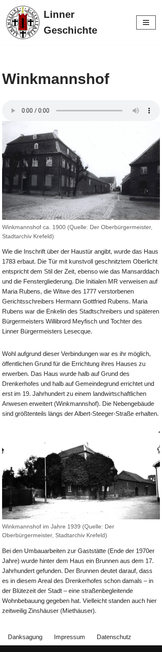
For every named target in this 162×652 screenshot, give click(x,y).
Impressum (69, 636)
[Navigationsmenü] (146, 22)
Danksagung (25, 636)
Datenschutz (114, 636)
